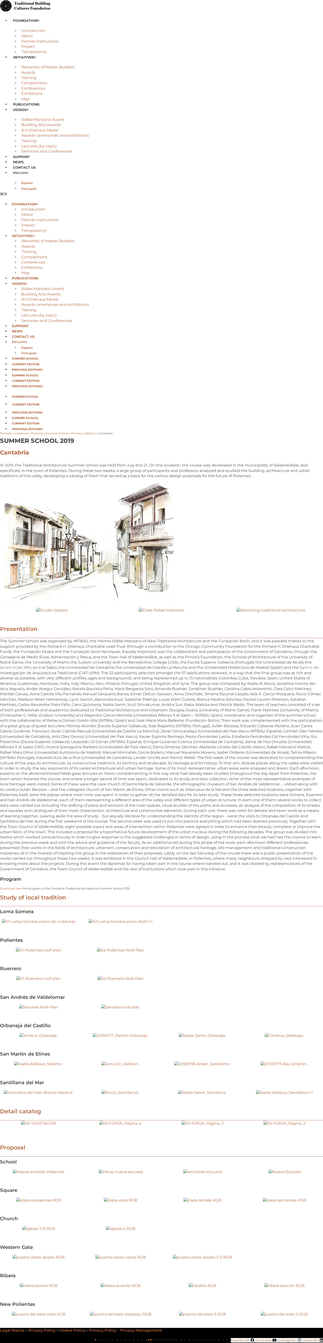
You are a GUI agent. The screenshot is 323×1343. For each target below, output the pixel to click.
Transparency (34, 51)
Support (21, 157)
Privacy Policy (42, 1330)
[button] (161, 194)
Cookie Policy (72, 1330)
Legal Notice (12, 1330)
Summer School (25, 358)
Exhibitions (32, 93)
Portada (6, 433)
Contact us (24, 167)
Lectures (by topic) (39, 146)
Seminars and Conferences (46, 151)
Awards (28, 72)
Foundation (25, 20)
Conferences (33, 88)
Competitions (34, 83)
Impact (28, 46)
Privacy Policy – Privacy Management (125, 1330)
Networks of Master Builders (48, 67)
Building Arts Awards (41, 125)
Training (28, 77)
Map (25, 99)
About (27, 36)
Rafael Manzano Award (42, 119)
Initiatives (23, 57)
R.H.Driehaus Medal (39, 130)
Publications (26, 104)
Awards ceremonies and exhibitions (55, 135)
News (18, 162)
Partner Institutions (39, 41)
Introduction (33, 30)
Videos (19, 110)
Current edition (25, 364)
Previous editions (27, 369)
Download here (11, 888)
